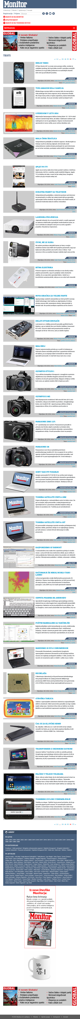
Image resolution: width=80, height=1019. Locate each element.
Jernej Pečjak (20, 873)
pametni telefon (70, 83)
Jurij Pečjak (29, 873)
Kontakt (30, 10)
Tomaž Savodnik (49, 875)
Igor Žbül (29, 883)
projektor (72, 237)
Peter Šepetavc (47, 877)
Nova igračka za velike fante (51, 295)
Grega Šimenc (57, 877)
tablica (67, 133)
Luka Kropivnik (10, 869)
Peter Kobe (37, 868)
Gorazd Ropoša (64, 873)
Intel (73, 315)
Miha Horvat (9, 864)
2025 (10, 840)
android (72, 617)
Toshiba (72, 819)
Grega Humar (28, 864)
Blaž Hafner (27, 862)
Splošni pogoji (45, 1017)
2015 (49, 840)
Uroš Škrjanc (9, 879)
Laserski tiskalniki (11, 850)
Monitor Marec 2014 (68, 80)
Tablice (64, 850)
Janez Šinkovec (67, 877)
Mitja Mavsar (9, 871)
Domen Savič (38, 875)
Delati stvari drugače (47, 321)
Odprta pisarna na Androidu (51, 598)
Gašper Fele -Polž (10, 860)
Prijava (17, 13)
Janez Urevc (9, 881)
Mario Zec (65, 881)
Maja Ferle (20, 860)
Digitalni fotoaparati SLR (39, 850)
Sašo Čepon (57, 856)
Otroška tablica (44, 698)
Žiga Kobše (44, 868)
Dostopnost (56, 1017)
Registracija (7, 13)
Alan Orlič (37, 871)
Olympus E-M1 (43, 396)
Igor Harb (35, 862)
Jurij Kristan (70, 868)
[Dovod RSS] (53, 13)
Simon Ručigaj (29, 875)
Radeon (73, 340)
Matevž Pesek (60, 590)
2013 (56, 840)
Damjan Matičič (69, 869)
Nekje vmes (42, 63)
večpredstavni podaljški (68, 158)
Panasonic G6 (42, 446)
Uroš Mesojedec (19, 871)
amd (73, 693)
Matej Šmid (57, 666)
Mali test (71, 563)
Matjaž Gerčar (69, 860)
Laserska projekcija (47, 217)
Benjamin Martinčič (57, 869)
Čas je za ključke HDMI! (48, 723)
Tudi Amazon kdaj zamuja (50, 88)
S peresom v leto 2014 (47, 113)
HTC (64, 83)
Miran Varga (58, 156)
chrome (73, 668)
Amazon (72, 108)
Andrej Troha (66, 879)
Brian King (61, 866)
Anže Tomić (58, 80)
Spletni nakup (12, 20)
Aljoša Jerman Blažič (67, 864)
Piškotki (14, 10)
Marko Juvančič (31, 866)
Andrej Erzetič (62, 858)
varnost (73, 567)
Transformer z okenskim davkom (54, 749)
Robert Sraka (68, 875)
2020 (29, 840)
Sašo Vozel (57, 881)
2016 (45, 840)
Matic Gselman (18, 862)
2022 (22, 840)
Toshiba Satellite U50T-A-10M (51, 497)
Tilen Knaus (29, 868)
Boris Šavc (58, 615)
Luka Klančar (70, 866)
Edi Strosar (31, 877)
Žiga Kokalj (52, 868)
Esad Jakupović (55, 864)
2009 (72, 840)
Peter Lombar (28, 869)
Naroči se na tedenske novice (18, 23)
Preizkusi (71, 78)
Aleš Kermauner (52, 866)
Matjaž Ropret (19, 875)
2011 (64, 840)
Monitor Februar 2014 (68, 389)
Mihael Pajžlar (54, 871)
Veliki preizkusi (17, 848)
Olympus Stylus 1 (45, 371)
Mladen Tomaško (37, 879)
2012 (60, 840)
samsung (72, 133)
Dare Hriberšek (18, 864)
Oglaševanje (22, 10)
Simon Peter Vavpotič (62, 313)
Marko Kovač (57, 106)
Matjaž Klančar (9, 868)
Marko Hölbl (43, 862)
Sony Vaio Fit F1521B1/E (47, 472)
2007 (10, 841)
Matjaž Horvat (70, 862)
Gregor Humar (37, 864)
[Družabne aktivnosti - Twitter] (46, 13)
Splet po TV (42, 166)
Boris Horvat (52, 862)
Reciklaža (41, 673)
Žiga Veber (58, 389)
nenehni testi (71, 391)
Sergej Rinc (46, 873)
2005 (18, 841)
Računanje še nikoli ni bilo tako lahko (53, 573)
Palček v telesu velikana (49, 774)
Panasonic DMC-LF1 (45, 421)
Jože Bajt (17, 856)
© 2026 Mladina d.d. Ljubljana (21, 1017)
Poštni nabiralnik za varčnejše (53, 623)
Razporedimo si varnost (49, 547)
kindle (67, 108)
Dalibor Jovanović (19, 866)
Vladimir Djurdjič (29, 858)
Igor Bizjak (49, 856)
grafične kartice (65, 340)
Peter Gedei (60, 860)
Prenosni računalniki (67, 487)
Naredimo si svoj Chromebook (52, 648)
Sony (73, 262)
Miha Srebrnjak (10, 877)
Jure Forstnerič (60, 209)
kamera (69, 262)
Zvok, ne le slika (45, 242)
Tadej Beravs (41, 856)
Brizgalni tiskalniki (63, 848)
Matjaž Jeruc (9, 866)
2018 (37, 840)
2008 (6, 841)
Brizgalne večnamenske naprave (32, 848)
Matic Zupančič (20, 883)
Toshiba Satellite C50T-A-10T (50, 522)
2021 (26, 840)
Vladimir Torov (56, 879)
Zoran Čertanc (66, 856)
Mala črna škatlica (46, 138)
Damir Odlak (29, 871)
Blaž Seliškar (58, 366)
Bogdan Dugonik (41, 858)
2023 (18, 840)
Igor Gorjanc (9, 862)
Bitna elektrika (44, 267)
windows (67, 643)
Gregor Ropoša (9, 875)
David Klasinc (20, 868)
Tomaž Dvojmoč (51, 858)
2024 (14, 840)
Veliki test (51, 850)
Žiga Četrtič (8, 858)
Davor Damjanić (18, 858)
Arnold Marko (45, 869)
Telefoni (69, 850)
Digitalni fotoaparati (67, 387)
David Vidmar (48, 881)
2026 (6, 840)
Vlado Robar (54, 873)
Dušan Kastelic (41, 866)
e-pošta (73, 643)
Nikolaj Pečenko (10, 873)
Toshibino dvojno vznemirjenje (53, 799)
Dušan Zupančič (10, 883)
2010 (68, 840)
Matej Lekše (19, 869)
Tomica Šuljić (26, 879)
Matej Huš (58, 565)
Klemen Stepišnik (21, 877)
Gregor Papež (64, 871)
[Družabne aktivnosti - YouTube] (49, 13)
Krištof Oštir (44, 871)
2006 (14, 841)
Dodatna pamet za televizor (51, 192)
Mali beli (40, 346)
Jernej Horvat (61, 862)
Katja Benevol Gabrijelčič (28, 856)
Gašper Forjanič (28, 860)
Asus (69, 768)
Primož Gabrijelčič (50, 860)
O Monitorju (6, 10)
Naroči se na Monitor (15, 17)
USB (70, 743)
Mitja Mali (37, 869)
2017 (41, 840)
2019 (33, 840)
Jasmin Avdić (9, 856)
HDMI (73, 186)
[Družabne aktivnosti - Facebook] (43, 13)
